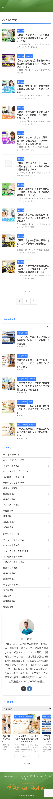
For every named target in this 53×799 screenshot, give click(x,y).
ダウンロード (41, 776)
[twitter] (23, 688)
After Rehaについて (10, 776)
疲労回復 (33, 47)
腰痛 (34, 253)
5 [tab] (29, 763)
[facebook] (29, 688)
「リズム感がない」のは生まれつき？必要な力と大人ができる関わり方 (33, 432)
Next (48, 736)
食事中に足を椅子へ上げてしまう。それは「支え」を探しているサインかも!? (33, 363)
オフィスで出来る (38, 44)
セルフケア (25, 47)
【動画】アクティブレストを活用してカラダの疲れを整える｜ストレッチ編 (33, 37)
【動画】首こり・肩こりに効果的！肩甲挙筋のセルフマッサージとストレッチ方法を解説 (33, 140)
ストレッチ (36, 70)
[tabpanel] (26, 737)
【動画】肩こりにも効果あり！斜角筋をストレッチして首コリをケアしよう (33, 217)
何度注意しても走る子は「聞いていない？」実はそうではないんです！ (33, 409)
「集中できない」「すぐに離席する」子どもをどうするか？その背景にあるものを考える (33, 386)
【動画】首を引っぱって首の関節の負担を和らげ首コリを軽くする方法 (33, 89)
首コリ (33, 227)
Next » (27, 291)
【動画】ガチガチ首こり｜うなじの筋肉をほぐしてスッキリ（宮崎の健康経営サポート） (33, 166)
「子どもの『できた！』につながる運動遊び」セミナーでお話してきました (33, 340)
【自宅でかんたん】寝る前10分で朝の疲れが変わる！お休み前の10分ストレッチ (33, 63)
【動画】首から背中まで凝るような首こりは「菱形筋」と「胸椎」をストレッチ (33, 115)
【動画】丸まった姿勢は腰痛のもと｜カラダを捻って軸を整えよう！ (33, 243)
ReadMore (26, 756)
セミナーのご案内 (27, 776)
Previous (4, 736)
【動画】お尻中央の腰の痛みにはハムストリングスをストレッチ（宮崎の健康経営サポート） (33, 269)
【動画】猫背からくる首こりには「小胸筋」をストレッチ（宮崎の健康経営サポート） (33, 192)
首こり (33, 98)
